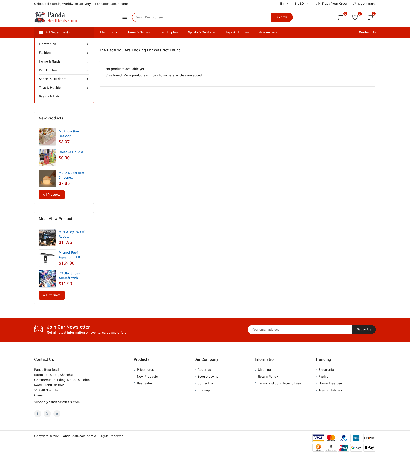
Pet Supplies (169, 32)
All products (51, 194)
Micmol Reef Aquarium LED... (71, 255)
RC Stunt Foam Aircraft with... (70, 275)
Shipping (264, 369)
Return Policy (268, 376)
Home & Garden (138, 32)
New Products (147, 376)
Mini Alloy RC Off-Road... (72, 234)
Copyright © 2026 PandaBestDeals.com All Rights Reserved (78, 436)
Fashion (64, 52)
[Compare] (341, 17)
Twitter (47, 413)
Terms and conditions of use (279, 383)
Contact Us (367, 32)
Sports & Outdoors (202, 32)
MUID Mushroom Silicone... (71, 175)
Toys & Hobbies (237, 32)
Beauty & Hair (64, 96)
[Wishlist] (355, 17)
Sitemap (204, 390)
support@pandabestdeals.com (57, 402)
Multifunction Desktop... (69, 133)
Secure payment (210, 376)
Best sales (145, 383)
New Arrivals (268, 32)
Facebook (37, 413)
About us (204, 369)
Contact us (44, 359)
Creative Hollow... (72, 152)
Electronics (108, 32)
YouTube (56, 413)
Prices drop (145, 369)
